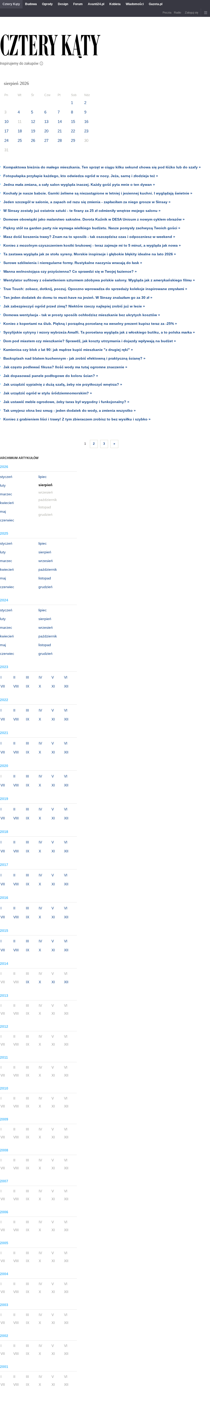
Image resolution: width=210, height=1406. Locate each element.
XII (66, 686)
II (14, 677)
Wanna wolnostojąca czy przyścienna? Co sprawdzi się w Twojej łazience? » (70, 271)
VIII (16, 686)
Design (63, 4)
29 (73, 140)
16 (86, 121)
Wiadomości (135, 4)
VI (65, 677)
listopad (44, 578)
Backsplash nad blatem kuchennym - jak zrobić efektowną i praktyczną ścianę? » (74, 358)
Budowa (31, 4)
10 (6, 121)
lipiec (42, 477)
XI (53, 686)
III (27, 677)
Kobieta (115, 4)
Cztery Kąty (11, 4)
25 (20, 140)
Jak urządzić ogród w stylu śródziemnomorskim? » (47, 393)
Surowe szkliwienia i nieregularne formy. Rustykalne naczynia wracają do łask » (72, 263)
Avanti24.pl (96, 4)
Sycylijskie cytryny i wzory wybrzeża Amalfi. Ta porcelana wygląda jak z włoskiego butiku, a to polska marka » (99, 332)
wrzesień (45, 561)
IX (27, 686)
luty (3, 485)
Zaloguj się (191, 12)
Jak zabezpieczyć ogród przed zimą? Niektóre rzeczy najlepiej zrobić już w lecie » (74, 306)
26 (33, 140)
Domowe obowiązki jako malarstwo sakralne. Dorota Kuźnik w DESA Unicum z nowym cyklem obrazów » (94, 219)
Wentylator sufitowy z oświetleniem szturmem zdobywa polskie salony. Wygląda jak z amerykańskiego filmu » (99, 280)
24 (6, 140)
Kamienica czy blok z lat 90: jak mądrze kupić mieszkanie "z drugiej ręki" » (68, 350)
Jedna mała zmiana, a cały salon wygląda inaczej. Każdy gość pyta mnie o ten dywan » (79, 184)
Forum (78, 4)
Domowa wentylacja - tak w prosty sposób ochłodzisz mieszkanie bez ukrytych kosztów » (81, 315)
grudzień (45, 587)
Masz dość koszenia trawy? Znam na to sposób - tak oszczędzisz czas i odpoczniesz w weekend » (89, 237)
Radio (177, 12)
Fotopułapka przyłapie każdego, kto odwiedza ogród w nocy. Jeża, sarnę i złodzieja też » (80, 176)
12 (33, 121)
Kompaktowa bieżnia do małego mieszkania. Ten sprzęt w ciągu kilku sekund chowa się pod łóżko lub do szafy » (102, 167)
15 (73, 121)
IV (40, 677)
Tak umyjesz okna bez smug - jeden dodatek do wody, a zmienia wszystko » (69, 410)
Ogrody (47, 4)
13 (46, 121)
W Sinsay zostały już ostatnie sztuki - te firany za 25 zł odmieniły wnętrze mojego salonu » (82, 211)
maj (3, 511)
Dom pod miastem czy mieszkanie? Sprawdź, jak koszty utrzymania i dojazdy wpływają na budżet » (89, 341)
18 (20, 131)
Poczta (167, 12)
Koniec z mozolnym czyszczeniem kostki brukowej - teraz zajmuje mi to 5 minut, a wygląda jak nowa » (92, 245)
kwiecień (7, 503)
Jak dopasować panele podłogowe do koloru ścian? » (50, 376)
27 (46, 140)
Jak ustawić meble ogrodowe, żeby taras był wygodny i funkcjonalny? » (66, 402)
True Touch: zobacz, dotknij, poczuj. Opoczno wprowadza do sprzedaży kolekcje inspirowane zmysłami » (95, 289)
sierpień (44, 552)
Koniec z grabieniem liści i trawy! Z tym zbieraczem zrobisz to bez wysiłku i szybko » (77, 419)
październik (47, 569)
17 (6, 131)
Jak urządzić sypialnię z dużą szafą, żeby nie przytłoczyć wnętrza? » (62, 384)
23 (86, 131)
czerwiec (7, 520)
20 (46, 131)
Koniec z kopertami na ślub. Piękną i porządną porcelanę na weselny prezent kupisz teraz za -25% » (90, 324)
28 (60, 140)
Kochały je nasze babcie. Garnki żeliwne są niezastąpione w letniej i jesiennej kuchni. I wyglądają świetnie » (97, 193)
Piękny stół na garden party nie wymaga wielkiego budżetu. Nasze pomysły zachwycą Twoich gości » (91, 228)
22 (73, 131)
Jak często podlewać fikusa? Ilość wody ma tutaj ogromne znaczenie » (65, 367)
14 (60, 121)
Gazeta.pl (155, 4)
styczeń (6, 477)
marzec (6, 494)
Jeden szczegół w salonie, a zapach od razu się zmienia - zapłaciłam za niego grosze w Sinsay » (87, 202)
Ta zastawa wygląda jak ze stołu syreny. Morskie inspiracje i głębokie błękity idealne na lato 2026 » (89, 254)
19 (33, 131)
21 (60, 131)
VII (3, 686)
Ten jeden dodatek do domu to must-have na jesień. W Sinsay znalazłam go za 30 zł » (77, 297)
